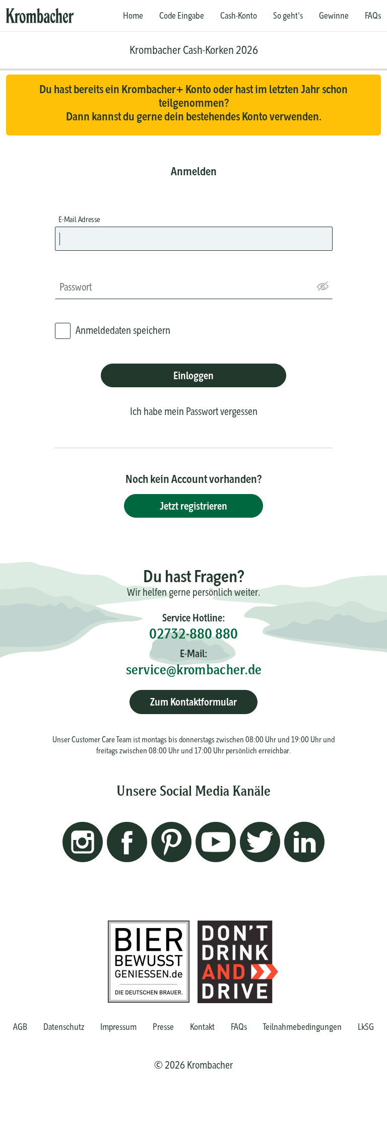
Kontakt (202, 1026)
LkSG (366, 1026)
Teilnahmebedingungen (302, 1026)
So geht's (288, 15)
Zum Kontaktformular (193, 701)
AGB (20, 1026)
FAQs (373, 15)
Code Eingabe (181, 15)
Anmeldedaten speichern (123, 330)
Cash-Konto (238, 15)
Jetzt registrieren (193, 506)
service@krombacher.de (194, 669)
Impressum (118, 1026)
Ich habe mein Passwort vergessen (193, 411)
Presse (163, 1026)
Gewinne (334, 15)
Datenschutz (63, 1026)
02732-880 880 (193, 633)
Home (133, 15)
